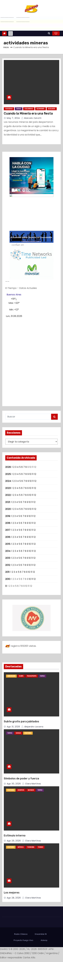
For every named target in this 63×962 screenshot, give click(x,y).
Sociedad (9, 109)
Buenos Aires (14, 294)
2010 (7, 579)
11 (33, 474)
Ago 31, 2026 (13, 726)
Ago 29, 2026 (14, 840)
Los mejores (11, 892)
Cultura (28, 733)
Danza (18, 733)
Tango (40, 847)
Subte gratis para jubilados (21, 721)
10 (30, 474)
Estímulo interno (14, 835)
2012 (7, 565)
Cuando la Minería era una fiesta (28, 113)
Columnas (29, 109)
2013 (7, 558)
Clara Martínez (32, 783)
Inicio (6, 47)
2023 (8, 488)
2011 (7, 572)
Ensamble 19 (41, 934)
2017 (7, 530)
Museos (31, 790)
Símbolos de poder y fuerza (21, 778)
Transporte (31, 676)
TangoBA (30, 847)
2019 (7, 516)
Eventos (21, 790)
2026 (8, 467)
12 (35, 474)
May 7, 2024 (13, 118)
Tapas (18, 109)
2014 (7, 551)
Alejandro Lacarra (33, 726)
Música (21, 847)
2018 (7, 523)
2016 (7, 537)
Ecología (51, 109)
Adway (44, 940)
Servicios (11, 676)
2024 (8, 481)
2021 (7, 502)
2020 (8, 509)
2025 (8, 474)
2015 (7, 544)
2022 (8, 495)
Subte (21, 676)
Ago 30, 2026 (14, 783)
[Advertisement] (31, 360)
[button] (49, 33)
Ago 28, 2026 (14, 897)
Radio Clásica (20, 934)
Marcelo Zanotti (32, 118)
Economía (40, 109)
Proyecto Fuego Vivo (23, 940)
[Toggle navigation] (11, 33)
